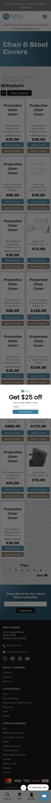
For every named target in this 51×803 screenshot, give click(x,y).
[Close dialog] (49, 386)
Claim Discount (25, 411)
